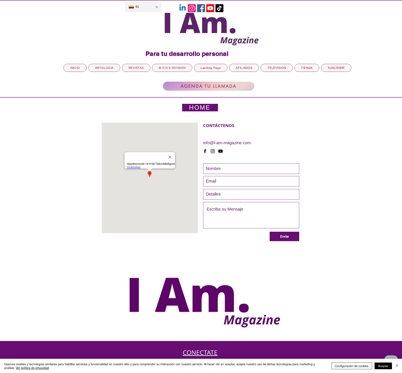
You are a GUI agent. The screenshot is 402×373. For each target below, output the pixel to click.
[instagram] (212, 151)
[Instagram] (192, 8)
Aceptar (383, 366)
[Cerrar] (396, 366)
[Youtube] (210, 8)
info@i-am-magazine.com (227, 142)
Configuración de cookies (351, 366)
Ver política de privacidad (32, 368)
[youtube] (220, 151)
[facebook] (205, 151)
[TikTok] (219, 8)
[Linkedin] (183, 8)
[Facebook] (201, 8)
